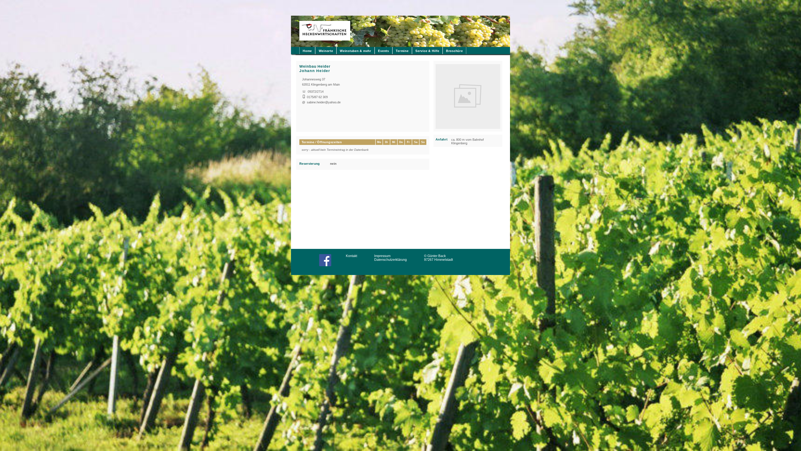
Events (383, 51)
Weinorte (326, 51)
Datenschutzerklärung (391, 259)
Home (307, 51)
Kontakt (353, 256)
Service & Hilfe (427, 51)
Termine (402, 51)
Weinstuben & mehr (355, 51)
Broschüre (454, 51)
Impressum (383, 256)
